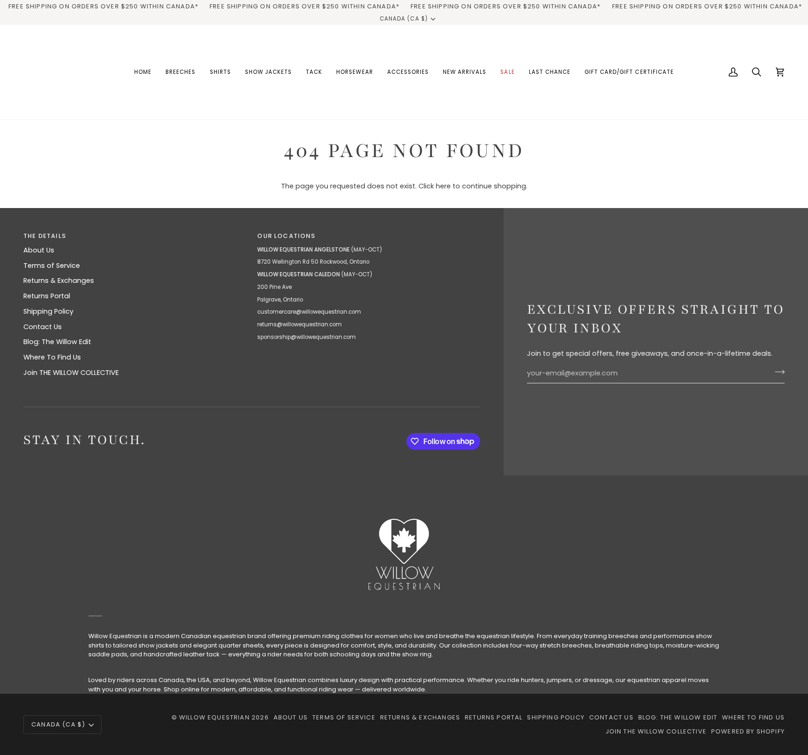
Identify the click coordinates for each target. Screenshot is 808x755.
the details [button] (44, 235)
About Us (38, 250)
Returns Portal (46, 296)
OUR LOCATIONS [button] (286, 235)
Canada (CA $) (403, 18)
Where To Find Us (52, 357)
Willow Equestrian (214, 717)
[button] (180, 72)
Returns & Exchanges (58, 280)
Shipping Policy (48, 311)
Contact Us (42, 326)
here (443, 186)
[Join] (777, 372)
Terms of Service (51, 265)
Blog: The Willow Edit (57, 341)
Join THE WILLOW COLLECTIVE (71, 372)
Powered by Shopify (748, 731)
